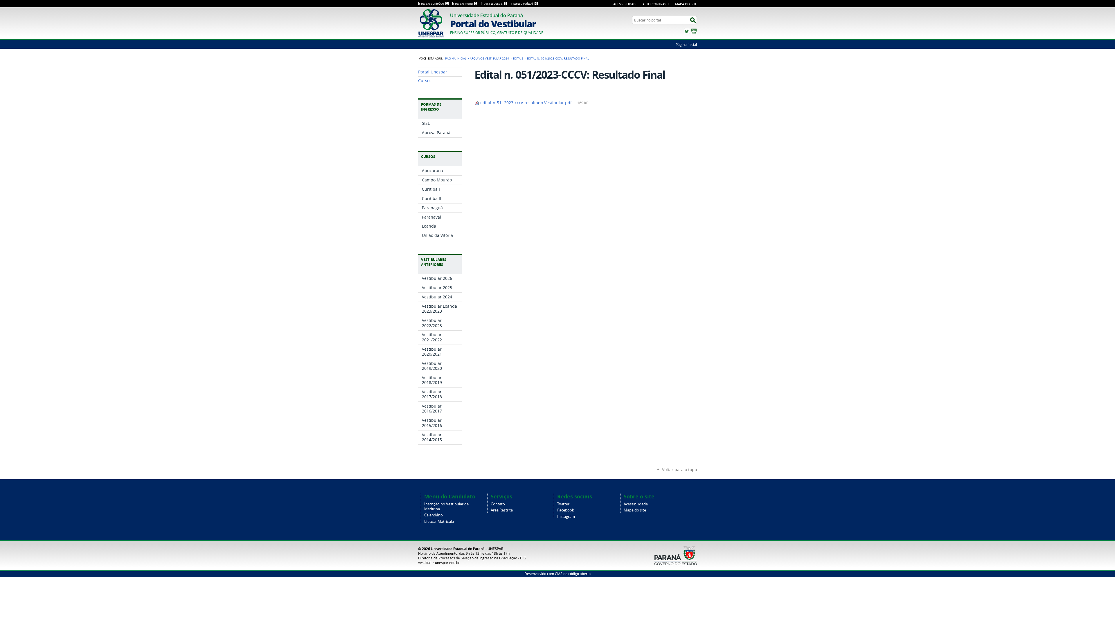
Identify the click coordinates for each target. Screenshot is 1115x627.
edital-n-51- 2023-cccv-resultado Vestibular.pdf (526, 102)
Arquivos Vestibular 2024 (489, 58)
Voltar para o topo (679, 469)
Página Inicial (686, 44)
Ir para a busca (493, 3)
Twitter (687, 31)
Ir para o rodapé (523, 3)
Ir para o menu (464, 3)
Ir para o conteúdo (433, 3)
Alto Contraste (656, 4)
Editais (517, 58)
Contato (498, 504)
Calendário (433, 515)
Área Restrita (502, 510)
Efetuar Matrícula (439, 521)
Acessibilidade (625, 4)
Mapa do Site (686, 4)
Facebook (565, 510)
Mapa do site (635, 510)
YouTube (694, 31)
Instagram (566, 516)
